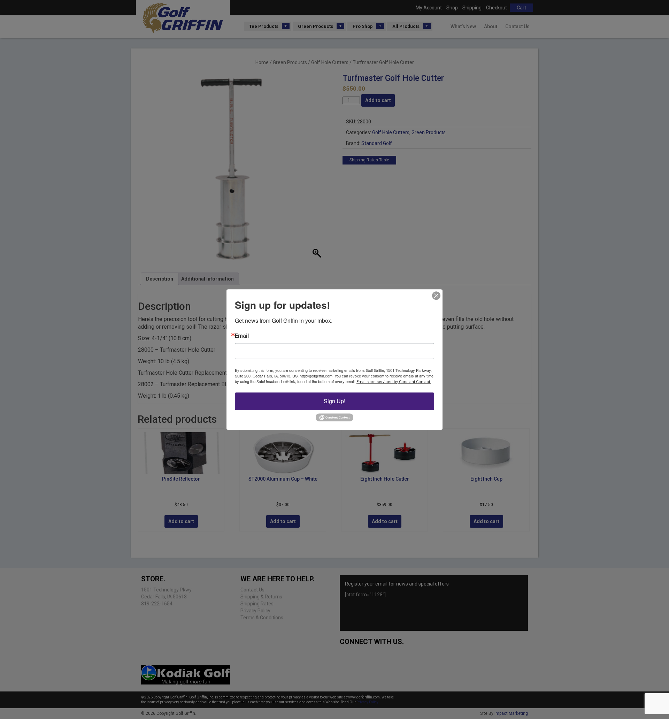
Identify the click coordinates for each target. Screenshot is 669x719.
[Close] (436, 295)
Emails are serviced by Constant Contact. (393, 382)
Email (242, 336)
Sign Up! (334, 401)
